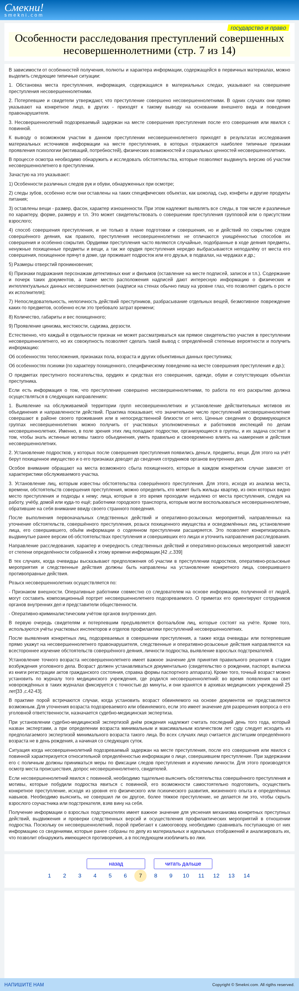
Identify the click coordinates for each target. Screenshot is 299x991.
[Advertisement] (149, 934)
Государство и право (258, 28)
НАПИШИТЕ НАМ (24, 984)
